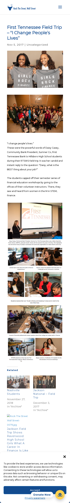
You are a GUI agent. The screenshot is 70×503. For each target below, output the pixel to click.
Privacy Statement (35, 498)
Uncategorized (37, 44)
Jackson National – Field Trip (44, 394)
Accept (35, 490)
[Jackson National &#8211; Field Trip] (44, 381)
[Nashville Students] (18, 381)
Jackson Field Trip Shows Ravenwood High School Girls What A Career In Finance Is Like (17, 439)
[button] (64, 456)
